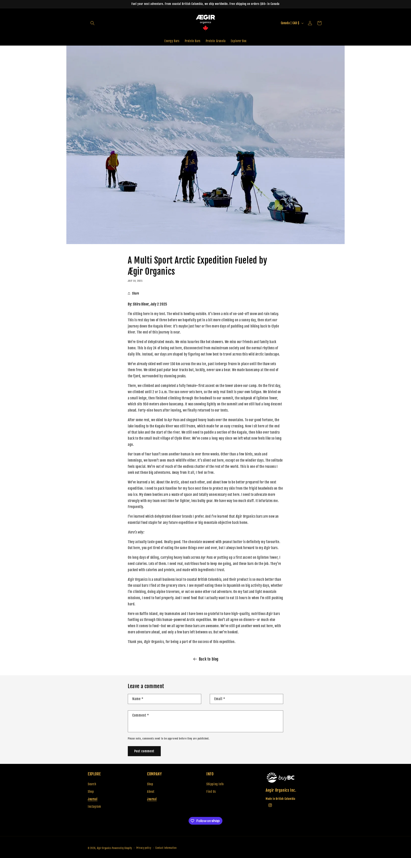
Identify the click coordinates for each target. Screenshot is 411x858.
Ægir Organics (104, 848)
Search (92, 784)
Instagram (94, 806)
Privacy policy (143, 847)
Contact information (165, 847)
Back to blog (209, 659)
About (151, 791)
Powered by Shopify (122, 848)
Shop (91, 791)
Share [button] (135, 293)
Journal (92, 799)
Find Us (211, 791)
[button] (92, 23)
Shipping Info (215, 784)
